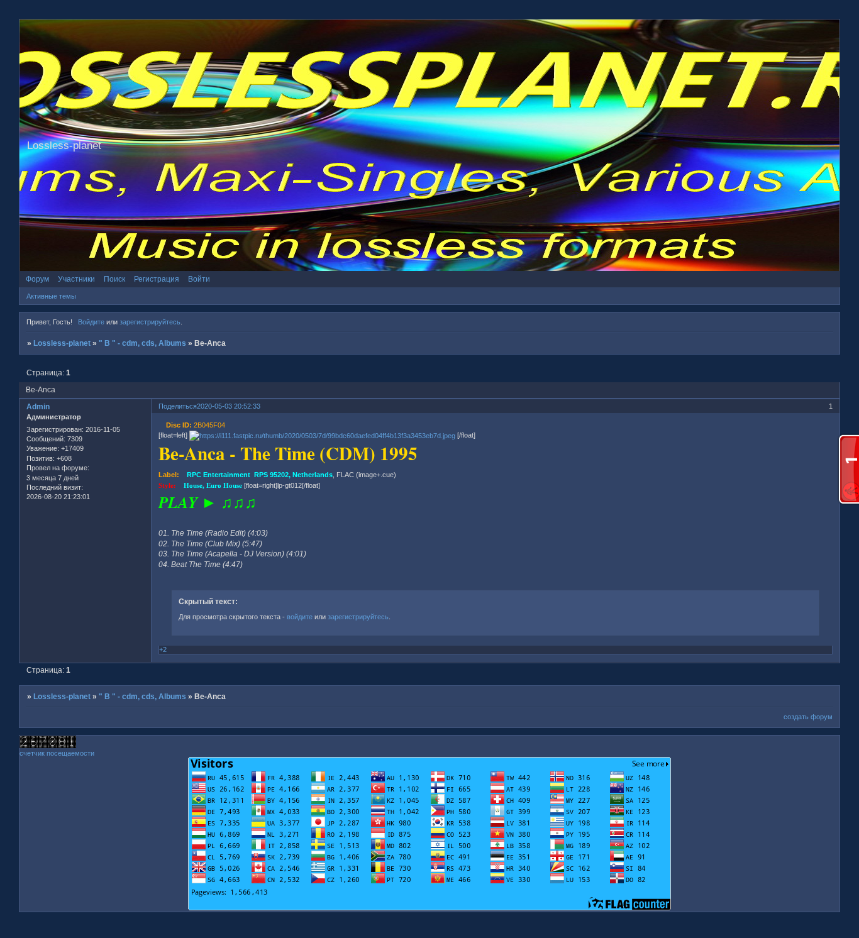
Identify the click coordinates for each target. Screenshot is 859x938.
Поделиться (177, 406)
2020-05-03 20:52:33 (228, 406)
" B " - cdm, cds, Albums (142, 343)
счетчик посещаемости (56, 753)
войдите (300, 617)
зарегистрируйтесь (149, 322)
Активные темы (51, 296)
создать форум (808, 716)
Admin (38, 406)
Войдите (91, 322)
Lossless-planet (62, 343)
